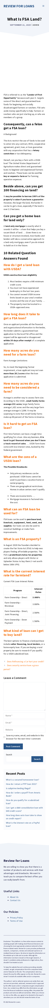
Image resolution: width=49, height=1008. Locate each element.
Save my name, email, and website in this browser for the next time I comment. (25, 737)
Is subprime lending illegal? (18, 788)
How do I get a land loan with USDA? (21, 267)
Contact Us (15, 900)
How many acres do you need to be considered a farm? (21, 387)
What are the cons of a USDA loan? (20, 459)
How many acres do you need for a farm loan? (21, 352)
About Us (14, 897)
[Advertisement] (24, 63)
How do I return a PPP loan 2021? (21, 784)
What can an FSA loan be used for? (22, 511)
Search (9, 754)
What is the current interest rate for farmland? (24, 573)
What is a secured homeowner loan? (22, 779)
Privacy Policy (16, 917)
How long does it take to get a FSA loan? (22, 316)
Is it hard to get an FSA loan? (20, 426)
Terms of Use (16, 920)
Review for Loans (19, 6)
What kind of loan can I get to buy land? (24, 633)
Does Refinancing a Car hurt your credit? (25, 661)
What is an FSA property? (22, 539)
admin (36, 25)
